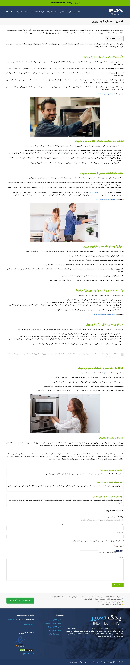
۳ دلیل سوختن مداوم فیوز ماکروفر (104, 314)
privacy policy (28, 653)
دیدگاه (121, 557)
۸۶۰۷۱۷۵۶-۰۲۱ (65, 2)
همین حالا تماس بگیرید (22, 600)
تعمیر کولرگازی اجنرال (54, 627)
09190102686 (28, 624)
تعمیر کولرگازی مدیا (55, 620)
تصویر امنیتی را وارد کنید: (106, 552)
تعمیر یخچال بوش (55, 634)
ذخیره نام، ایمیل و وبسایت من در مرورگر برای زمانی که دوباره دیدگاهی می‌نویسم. (96, 541)
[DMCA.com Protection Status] (26, 651)
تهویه (62, 153)
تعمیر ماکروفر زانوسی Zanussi (105, 199)
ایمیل (122, 524)
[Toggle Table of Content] (119, 38)
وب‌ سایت (120, 533)
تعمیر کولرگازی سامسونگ (53, 623)
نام (63, 524)
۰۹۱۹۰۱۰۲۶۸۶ (55, 2)
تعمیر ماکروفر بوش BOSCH (106, 94)
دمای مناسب (93, 192)
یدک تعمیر (100, 662)
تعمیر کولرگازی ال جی (54, 630)
